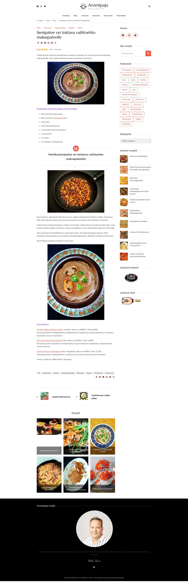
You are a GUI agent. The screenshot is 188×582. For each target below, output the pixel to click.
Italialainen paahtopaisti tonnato (102, 450)
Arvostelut (127, 75)
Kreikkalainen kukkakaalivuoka (136, 211)
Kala (124, 80)
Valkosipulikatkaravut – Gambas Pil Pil (139, 244)
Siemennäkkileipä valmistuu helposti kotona (76, 489)
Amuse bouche (142, 70)
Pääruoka (126, 99)
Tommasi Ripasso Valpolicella (48, 351)
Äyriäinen (126, 124)
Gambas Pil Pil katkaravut (139, 232)
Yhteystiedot (121, 16)
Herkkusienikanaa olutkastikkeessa (76, 450)
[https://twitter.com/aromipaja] (135, 35)
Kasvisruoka (108, 16)
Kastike (143, 80)
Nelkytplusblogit (68, 373)
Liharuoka (85, 16)
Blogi (75, 16)
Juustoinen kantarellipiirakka (136, 179)
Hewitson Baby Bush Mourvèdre (50, 329)
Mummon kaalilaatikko (139, 156)
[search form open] (149, 6)
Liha (134, 90)
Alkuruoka (47, 373)
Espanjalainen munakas (138, 221)
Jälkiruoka (141, 75)
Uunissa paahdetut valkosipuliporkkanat (138, 255)
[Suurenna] (102, 64)
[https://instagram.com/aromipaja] (129, 35)
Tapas (89, 373)
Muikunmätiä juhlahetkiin (103, 489)
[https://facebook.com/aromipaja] (123, 35)
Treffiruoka (99, 373)
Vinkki (138, 119)
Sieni (124, 109)
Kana (133, 80)
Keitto (124, 90)
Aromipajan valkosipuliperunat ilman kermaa (139, 191)
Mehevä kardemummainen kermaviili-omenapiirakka (140, 168)
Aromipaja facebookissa (49, 450)
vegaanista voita (59, 118)
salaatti (137, 104)
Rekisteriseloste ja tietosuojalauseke (111, 578)
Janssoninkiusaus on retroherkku (49, 489)
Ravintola (139, 99)
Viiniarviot (109, 373)
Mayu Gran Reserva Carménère (49, 340)
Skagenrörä (135, 109)
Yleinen (79, 28)
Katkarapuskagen (140, 85)
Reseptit (71, 28)
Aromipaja (98, 5)
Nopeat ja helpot (60, 28)
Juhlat (38, 28)
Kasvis (56, 373)
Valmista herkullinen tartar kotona (140, 200)
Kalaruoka (96, 16)
